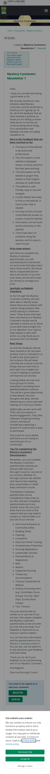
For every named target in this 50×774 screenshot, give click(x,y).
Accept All (25, 759)
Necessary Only (25, 752)
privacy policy (29, 740)
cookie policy (12, 744)
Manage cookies (25, 766)
